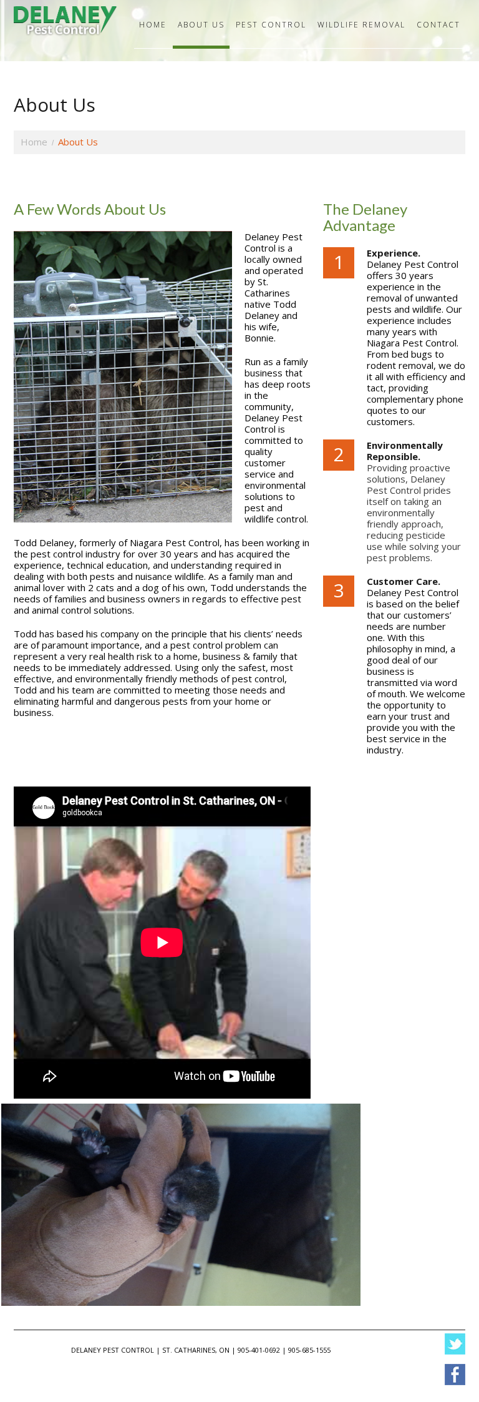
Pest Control (271, 24)
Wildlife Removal (361, 24)
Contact (438, 24)
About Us (201, 24)
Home (153, 24)
